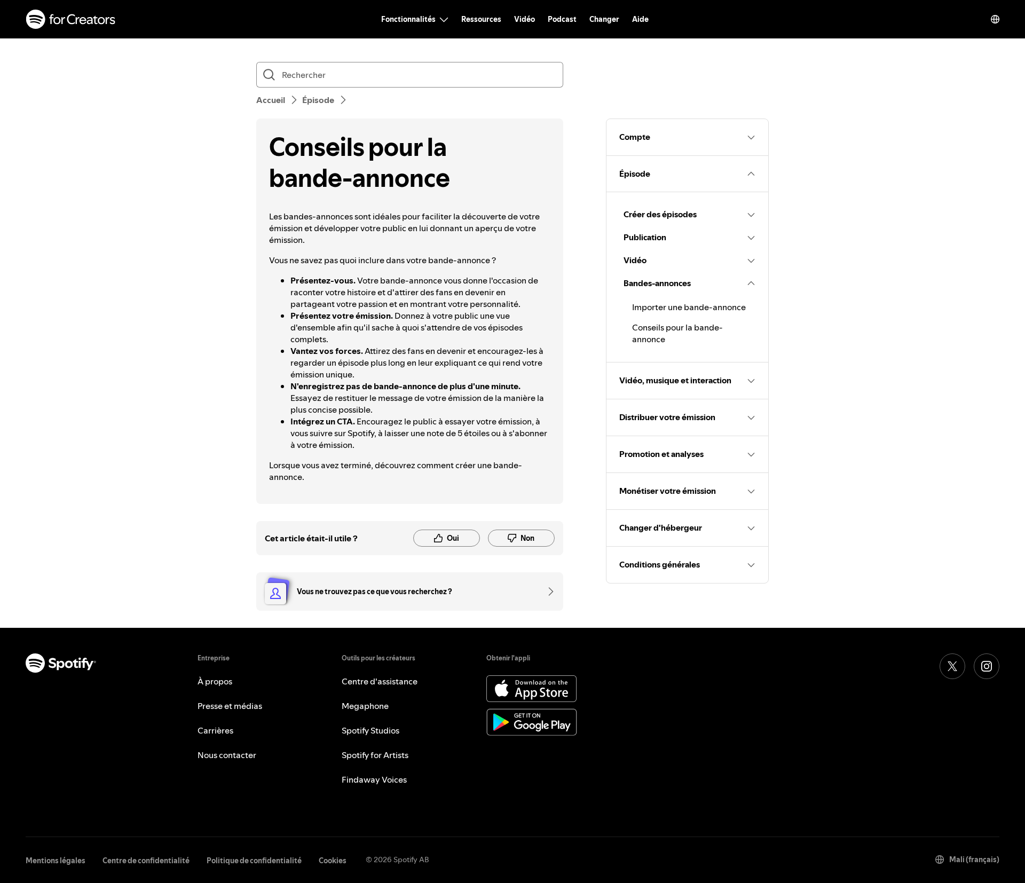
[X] (952, 666)
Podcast (562, 19)
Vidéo (524, 19)
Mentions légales (55, 860)
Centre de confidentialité (146, 860)
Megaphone (365, 706)
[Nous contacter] (547, 591)
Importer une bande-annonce (689, 307)
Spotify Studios (370, 730)
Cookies (332, 860)
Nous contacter (227, 755)
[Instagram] (986, 666)
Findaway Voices (374, 779)
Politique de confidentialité (254, 860)
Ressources (481, 19)
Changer (604, 19)
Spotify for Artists (375, 755)
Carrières (215, 730)
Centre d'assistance (379, 681)
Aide (640, 19)
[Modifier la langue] (995, 19)
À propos (215, 681)
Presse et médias (230, 706)
